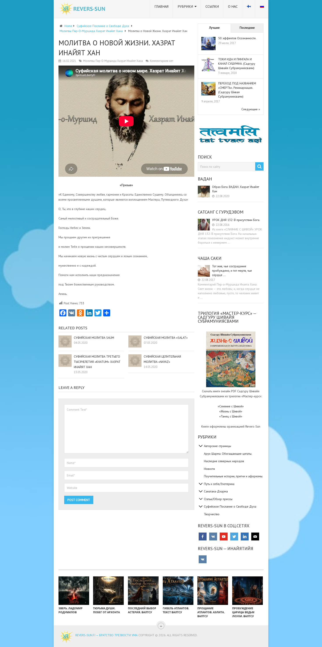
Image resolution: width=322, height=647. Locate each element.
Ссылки (212, 6)
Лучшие (214, 28)
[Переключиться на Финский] (248, 9)
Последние (247, 28)
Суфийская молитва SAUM (94, 338)
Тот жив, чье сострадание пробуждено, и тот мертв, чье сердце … (232, 270)
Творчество (211, 514)
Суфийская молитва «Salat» (166, 338)
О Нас (233, 6)
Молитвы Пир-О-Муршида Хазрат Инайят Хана (113, 61)
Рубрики (185, 6)
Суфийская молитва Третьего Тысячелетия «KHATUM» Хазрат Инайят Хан (97, 362)
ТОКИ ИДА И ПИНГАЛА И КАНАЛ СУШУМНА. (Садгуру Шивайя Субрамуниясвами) (236, 63)
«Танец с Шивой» (230, 416)
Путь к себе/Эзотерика (219, 484)
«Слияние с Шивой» (231, 406)
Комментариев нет (161, 61)
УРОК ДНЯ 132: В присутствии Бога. (236, 220)
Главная (161, 6)
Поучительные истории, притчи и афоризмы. (233, 476)
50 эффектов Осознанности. (237, 38)
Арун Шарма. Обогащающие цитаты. (228, 454)
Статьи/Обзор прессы (218, 499)
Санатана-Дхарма (216, 491)
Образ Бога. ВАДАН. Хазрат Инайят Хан (235, 189)
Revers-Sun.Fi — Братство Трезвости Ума (106, 635)
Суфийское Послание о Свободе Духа (230, 506)
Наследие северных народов (224, 461)
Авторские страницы (217, 446)
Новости (209, 469)
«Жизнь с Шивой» (230, 411)
